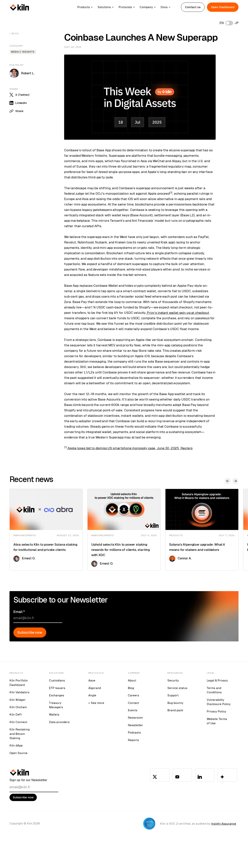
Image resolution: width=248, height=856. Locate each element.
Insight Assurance (223, 823)
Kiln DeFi (15, 714)
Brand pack (175, 710)
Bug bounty (175, 702)
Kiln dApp (16, 745)
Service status (177, 688)
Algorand (94, 688)
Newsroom (135, 717)
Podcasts (134, 732)
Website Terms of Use (217, 721)
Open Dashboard (222, 7)
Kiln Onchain (18, 707)
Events (132, 710)
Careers (133, 695)
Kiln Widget (17, 699)
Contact (133, 702)
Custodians (57, 680)
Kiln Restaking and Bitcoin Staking (19, 734)
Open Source (18, 753)
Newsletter (135, 725)
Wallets (54, 714)
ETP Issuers (57, 688)
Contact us (193, 7)
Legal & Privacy (217, 680)
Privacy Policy (216, 711)
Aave (91, 680)
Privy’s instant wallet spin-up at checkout (177, 313)
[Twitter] (160, 775)
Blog (131, 688)
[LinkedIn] (204, 775)
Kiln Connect (18, 722)
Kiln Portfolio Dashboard (18, 682)
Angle (92, 695)
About (132, 680)
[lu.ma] (227, 775)
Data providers (59, 722)
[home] (19, 7)
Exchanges (56, 695)
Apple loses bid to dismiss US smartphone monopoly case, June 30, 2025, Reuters (130, 448)
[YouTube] (182, 775)
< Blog (14, 33)
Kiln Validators (19, 692)
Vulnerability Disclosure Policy (219, 702)
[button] (87, 7)
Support (173, 695)
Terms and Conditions (214, 690)
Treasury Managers (56, 705)
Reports (133, 740)
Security (173, 680)
